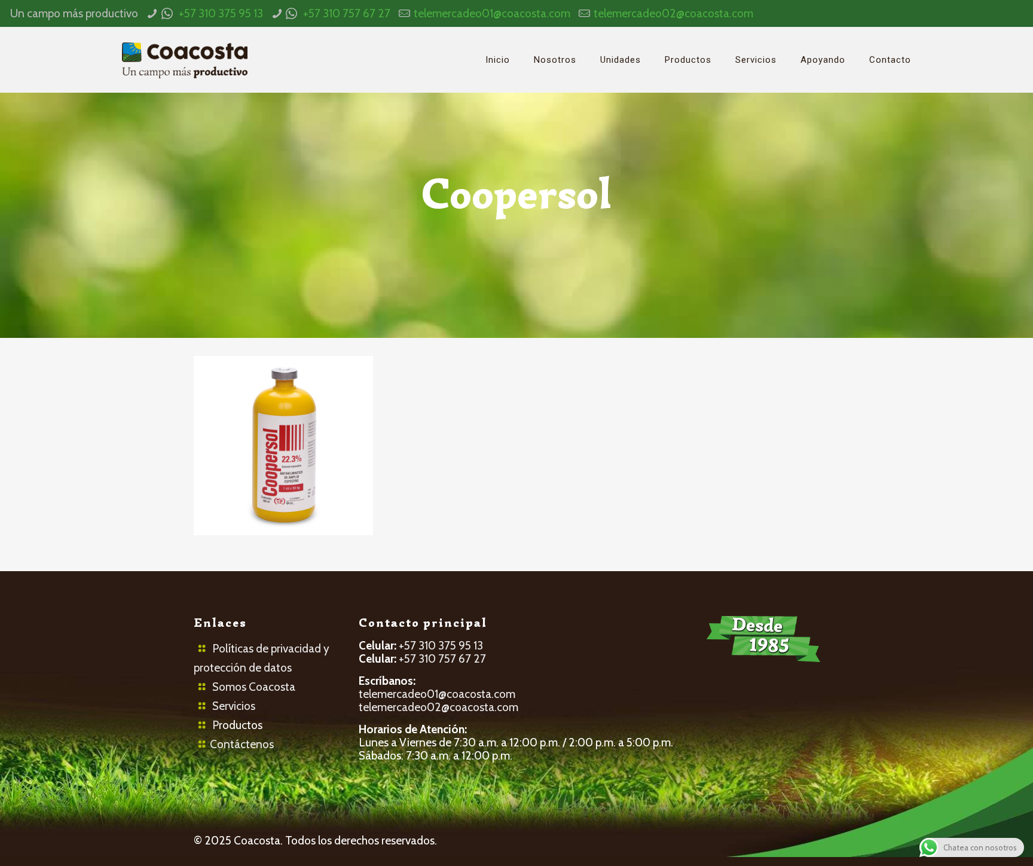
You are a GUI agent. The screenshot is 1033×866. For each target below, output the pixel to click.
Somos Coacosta (253, 687)
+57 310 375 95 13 (221, 13)
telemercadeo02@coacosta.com (673, 13)
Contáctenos (242, 744)
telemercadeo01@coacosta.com (492, 13)
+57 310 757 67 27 (346, 13)
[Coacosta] (184, 60)
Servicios (233, 706)
